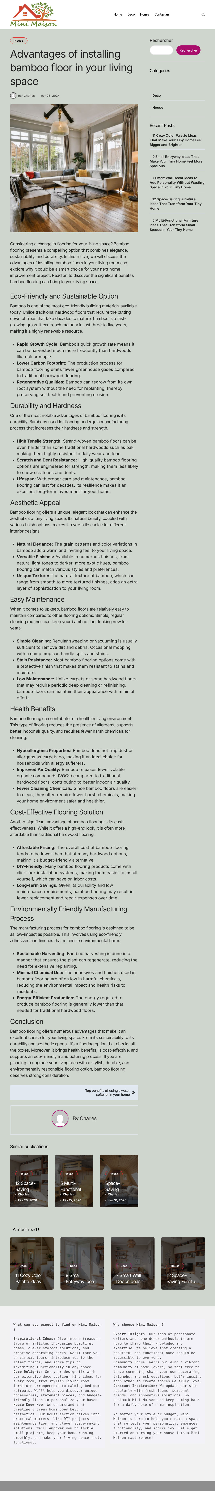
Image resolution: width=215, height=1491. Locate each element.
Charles (88, 1118)
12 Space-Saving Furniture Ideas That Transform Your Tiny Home (176, 203)
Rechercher (161, 40)
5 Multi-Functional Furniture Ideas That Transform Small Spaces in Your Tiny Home (174, 225)
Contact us (162, 14)
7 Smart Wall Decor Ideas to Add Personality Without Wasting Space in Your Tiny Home (177, 182)
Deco (131, 14)
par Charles (26, 95)
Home (118, 14)
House (144, 14)
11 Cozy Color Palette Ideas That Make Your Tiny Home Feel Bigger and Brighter (176, 140)
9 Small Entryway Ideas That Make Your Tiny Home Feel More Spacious (176, 161)
